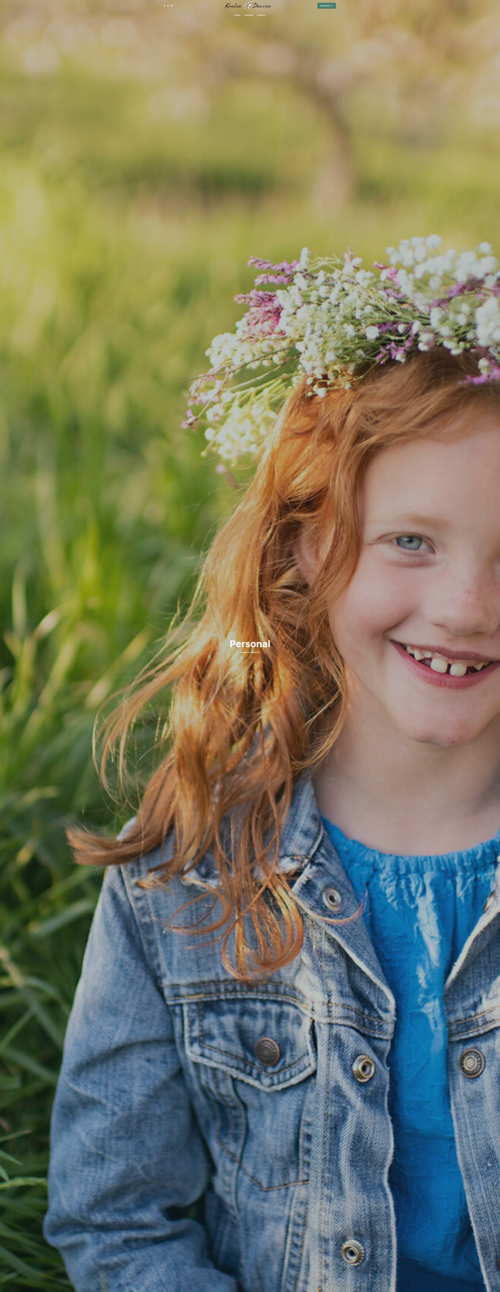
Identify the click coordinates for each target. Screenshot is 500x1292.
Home (237, 15)
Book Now (325, 5)
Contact (261, 15)
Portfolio (248, 15)
